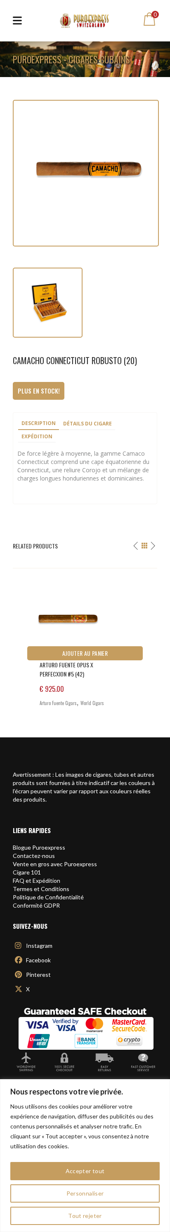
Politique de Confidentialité (48, 897)
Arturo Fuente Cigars (58, 703)
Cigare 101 (27, 872)
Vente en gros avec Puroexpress (55, 863)
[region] (85, 1155)
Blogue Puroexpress (39, 847)
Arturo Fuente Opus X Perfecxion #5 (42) (66, 669)
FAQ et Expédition (36, 880)
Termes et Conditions (41, 888)
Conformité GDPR (36, 905)
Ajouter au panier (85, 653)
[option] (85, 640)
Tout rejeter (85, 1215)
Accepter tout (85, 1170)
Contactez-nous (34, 855)
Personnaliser (85, 1193)
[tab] (38, 423)
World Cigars (92, 703)
